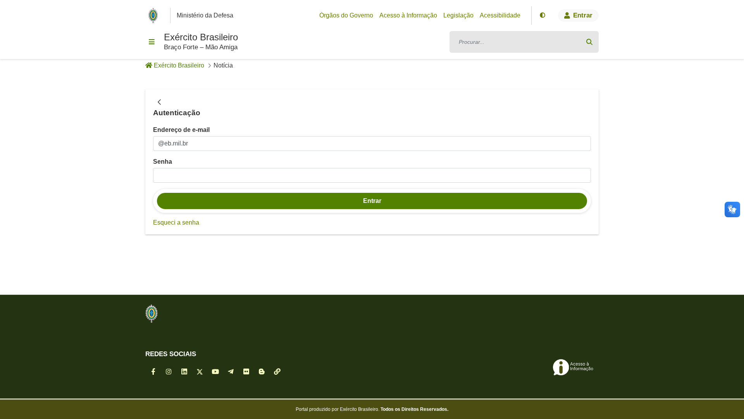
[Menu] (151, 42)
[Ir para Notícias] (151, 313)
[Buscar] (589, 42)
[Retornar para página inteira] (159, 102)
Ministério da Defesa (205, 15)
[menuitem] (346, 15)
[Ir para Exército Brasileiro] (154, 15)
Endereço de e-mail (181, 129)
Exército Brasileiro (201, 37)
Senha (162, 161)
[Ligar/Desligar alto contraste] (542, 15)
